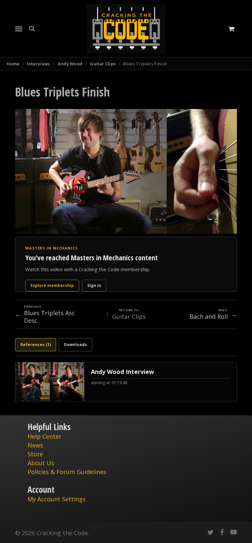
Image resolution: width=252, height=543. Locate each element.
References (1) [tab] (35, 344)
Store (35, 454)
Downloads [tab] (75, 344)
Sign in (94, 285)
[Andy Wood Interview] (126, 381)
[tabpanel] (126, 382)
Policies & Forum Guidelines (67, 472)
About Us (41, 463)
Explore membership (52, 285)
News (35, 445)
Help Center (44, 436)
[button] (18, 28)
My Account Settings (57, 499)
